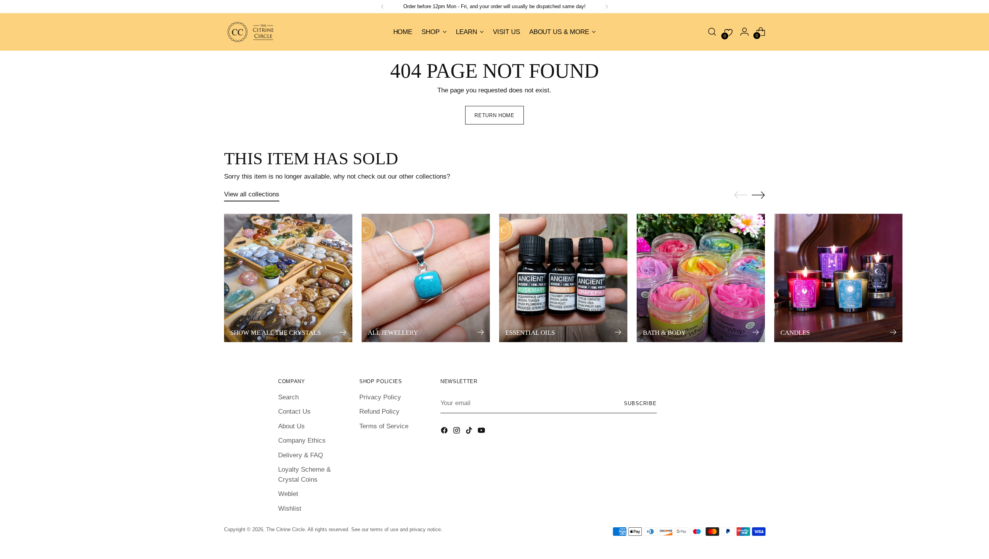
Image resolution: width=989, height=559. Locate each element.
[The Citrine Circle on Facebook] (445, 431)
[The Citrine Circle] (251, 32)
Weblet (288, 494)
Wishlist (289, 508)
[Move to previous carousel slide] (740, 195)
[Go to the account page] (744, 31)
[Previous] (382, 6)
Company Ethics (302, 440)
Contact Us (294, 411)
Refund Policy (379, 411)
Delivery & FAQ (300, 455)
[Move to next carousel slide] (758, 194)
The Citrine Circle (285, 529)
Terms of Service (383, 426)
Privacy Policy (380, 397)
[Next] (606, 6)
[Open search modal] (712, 31)
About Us (291, 426)
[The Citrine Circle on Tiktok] (469, 431)
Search (288, 397)
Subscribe (640, 403)
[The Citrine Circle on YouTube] (482, 431)
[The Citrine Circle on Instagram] (457, 431)
